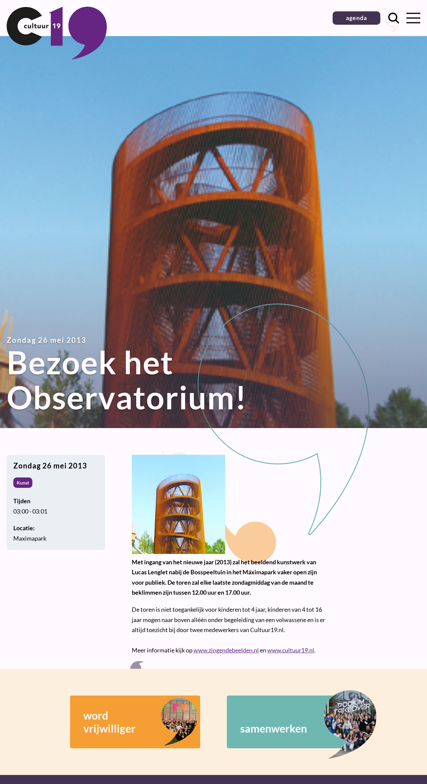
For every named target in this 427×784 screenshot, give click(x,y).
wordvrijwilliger (109, 722)
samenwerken (273, 728)
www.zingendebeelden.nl (226, 650)
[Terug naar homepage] (57, 57)
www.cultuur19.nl (290, 650)
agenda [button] (356, 17)
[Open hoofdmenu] (413, 18)
